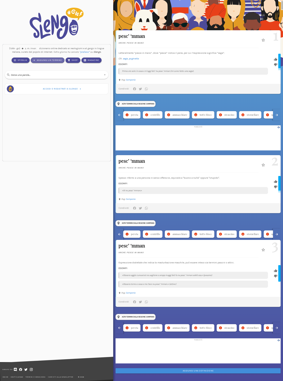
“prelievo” (84, 51)
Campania (131, 80)
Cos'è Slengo (17, 377)
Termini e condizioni (35, 377)
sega (125, 58)
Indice (5, 377)
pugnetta (134, 58)
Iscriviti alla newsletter (60, 377)
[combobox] (56, 75)
